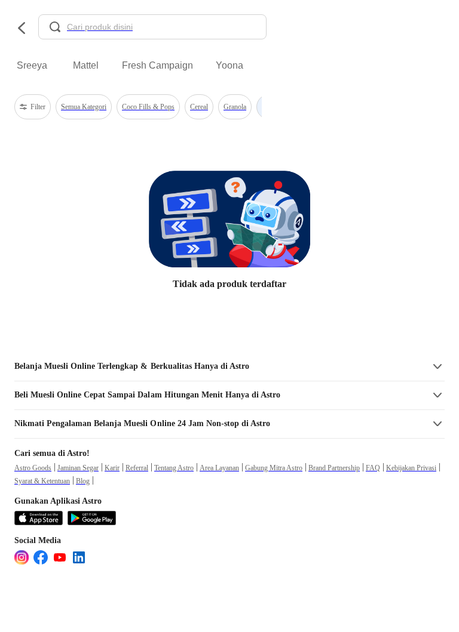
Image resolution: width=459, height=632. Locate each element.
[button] (229, 366)
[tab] (32, 66)
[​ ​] (152, 28)
